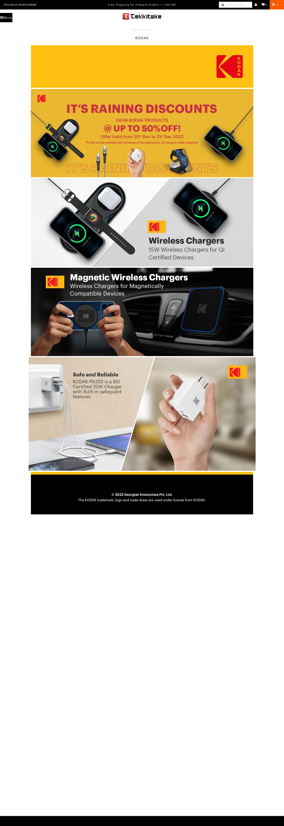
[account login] (256, 4)
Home (136, 29)
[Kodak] (142, 87)
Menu (7, 17)
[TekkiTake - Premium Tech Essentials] (142, 16)
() (266, 4)
